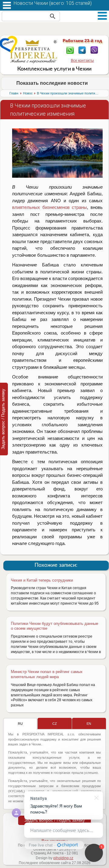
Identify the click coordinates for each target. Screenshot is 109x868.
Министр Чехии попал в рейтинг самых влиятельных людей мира (47, 674)
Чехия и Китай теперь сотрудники (42, 580)
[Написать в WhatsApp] (70, 50)
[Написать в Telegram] (82, 50)
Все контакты (82, 60)
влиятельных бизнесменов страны (49, 207)
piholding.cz (63, 858)
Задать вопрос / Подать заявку (54, 820)
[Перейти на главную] (33, 51)
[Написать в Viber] (94, 50)
